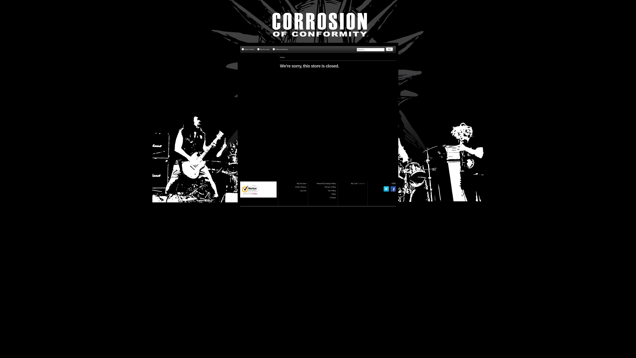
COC (394, 183)
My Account (264, 49)
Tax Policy (332, 191)
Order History (300, 187)
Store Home (249, 49)
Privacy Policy (330, 187)
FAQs (333, 194)
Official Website (281, 49)
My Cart (354, 183)
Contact (333, 198)
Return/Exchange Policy (326, 183)
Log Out (303, 191)
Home (282, 57)
